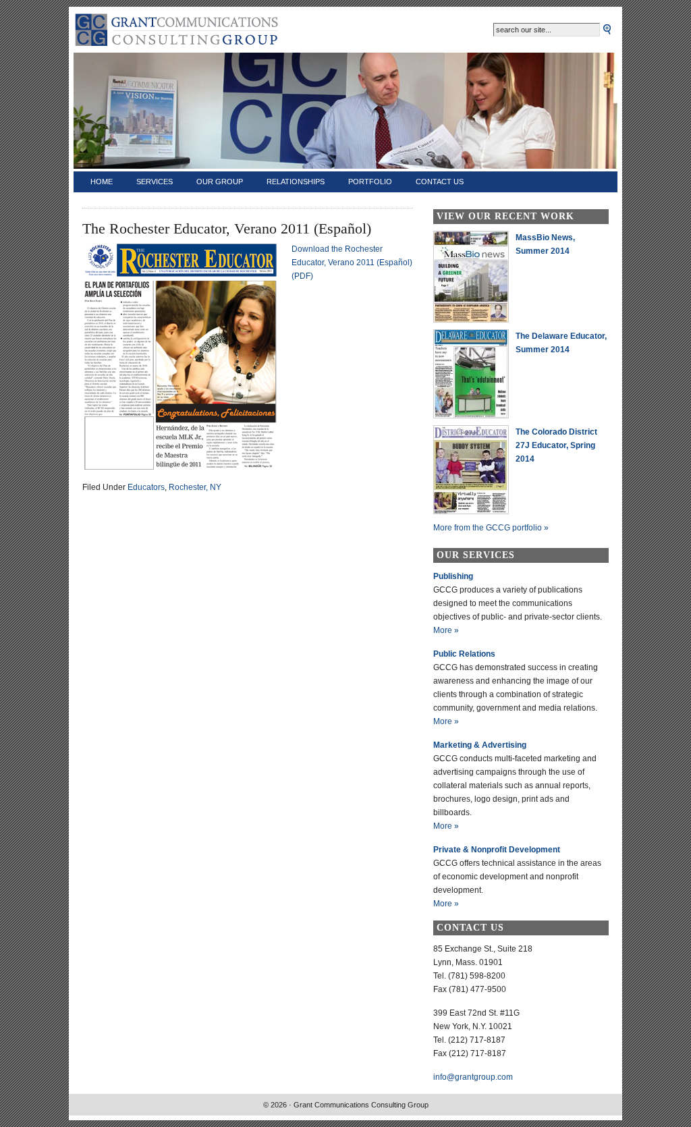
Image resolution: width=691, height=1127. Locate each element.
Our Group (219, 181)
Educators (146, 487)
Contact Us (440, 181)
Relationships (296, 181)
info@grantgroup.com (473, 1077)
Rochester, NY (195, 487)
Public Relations (464, 654)
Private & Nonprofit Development (496, 849)
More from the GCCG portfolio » (491, 527)
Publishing (453, 576)
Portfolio (370, 181)
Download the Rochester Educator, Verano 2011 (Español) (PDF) (352, 262)
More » (446, 630)
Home (101, 181)
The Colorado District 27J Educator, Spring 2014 (556, 445)
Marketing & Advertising (479, 745)
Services (154, 181)
